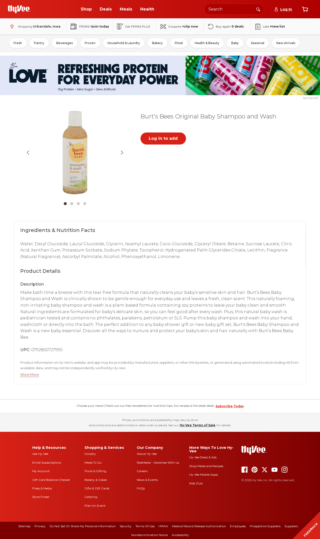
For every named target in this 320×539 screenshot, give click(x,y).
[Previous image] (28, 153)
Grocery (90, 454)
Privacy (40, 526)
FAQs (141, 488)
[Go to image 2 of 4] (71, 204)
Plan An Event (95, 505)
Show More (29, 374)
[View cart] (305, 9)
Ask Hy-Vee (40, 454)
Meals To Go (93, 462)
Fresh (18, 43)
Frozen (90, 43)
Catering (90, 497)
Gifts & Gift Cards (96, 488)
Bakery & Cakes (95, 480)
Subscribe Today (230, 406)
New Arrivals (285, 43)
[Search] (258, 9)
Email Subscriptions (46, 462)
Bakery (157, 43)
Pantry (39, 43)
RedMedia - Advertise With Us (158, 462)
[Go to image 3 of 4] (78, 204)
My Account (41, 471)
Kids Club (196, 483)
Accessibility (180, 535)
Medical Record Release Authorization (199, 526)
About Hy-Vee (147, 454)
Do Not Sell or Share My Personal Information (83, 526)
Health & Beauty (207, 43)
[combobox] (234, 9)
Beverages (64, 43)
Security (126, 526)
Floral (179, 43)
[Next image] (122, 153)
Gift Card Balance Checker (51, 480)
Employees (238, 526)
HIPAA (163, 526)
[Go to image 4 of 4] (85, 204)
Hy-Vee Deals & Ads (202, 457)
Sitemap (24, 526)
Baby (235, 43)
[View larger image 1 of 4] (75, 152)
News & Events (147, 480)
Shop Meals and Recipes (206, 466)
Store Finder (41, 497)
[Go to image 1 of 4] (65, 204)
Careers (142, 471)
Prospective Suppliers (265, 526)
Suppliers (291, 526)
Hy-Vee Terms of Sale (198, 425)
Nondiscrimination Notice (149, 535)
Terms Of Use (145, 526)
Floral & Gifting (95, 471)
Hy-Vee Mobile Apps (203, 474)
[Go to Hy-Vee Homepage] (19, 9)
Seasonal (257, 43)
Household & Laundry (124, 43)
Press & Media (42, 488)
